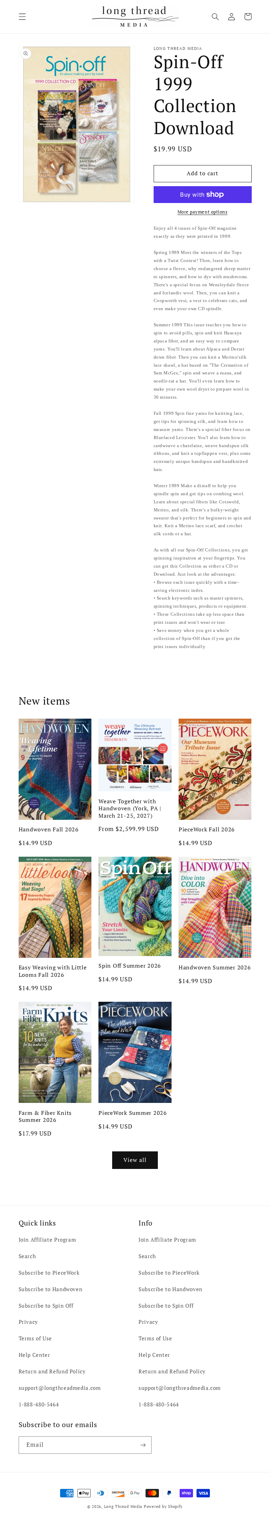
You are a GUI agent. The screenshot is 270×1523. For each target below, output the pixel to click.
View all (135, 1160)
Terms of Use (35, 1338)
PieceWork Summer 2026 (132, 1112)
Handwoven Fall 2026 (49, 829)
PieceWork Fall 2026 (207, 829)
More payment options (203, 212)
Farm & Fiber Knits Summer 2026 (45, 1116)
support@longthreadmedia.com (60, 1388)
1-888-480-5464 (39, 1404)
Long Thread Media (123, 1506)
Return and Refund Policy (52, 1371)
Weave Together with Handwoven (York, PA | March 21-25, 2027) (129, 808)
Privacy (28, 1322)
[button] (22, 16)
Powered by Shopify (163, 1506)
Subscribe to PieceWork (49, 1272)
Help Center (34, 1355)
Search (27, 1256)
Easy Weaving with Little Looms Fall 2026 (53, 971)
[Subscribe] (143, 1444)
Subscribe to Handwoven (51, 1289)
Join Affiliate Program (47, 1239)
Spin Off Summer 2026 (129, 965)
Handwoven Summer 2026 (215, 967)
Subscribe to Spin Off (46, 1305)
